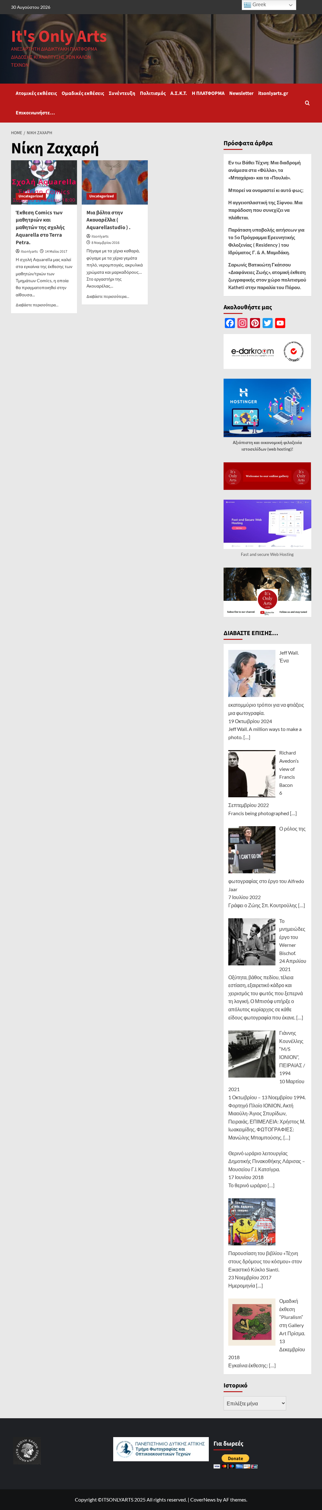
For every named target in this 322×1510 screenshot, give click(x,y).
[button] (307, 102)
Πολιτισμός (153, 93)
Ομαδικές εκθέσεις (83, 93)
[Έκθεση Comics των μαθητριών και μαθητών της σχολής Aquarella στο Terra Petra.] (44, 182)
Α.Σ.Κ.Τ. (178, 93)
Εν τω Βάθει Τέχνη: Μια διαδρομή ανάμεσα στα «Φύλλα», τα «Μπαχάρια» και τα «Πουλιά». (264, 170)
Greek (258, 4)
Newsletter (241, 93)
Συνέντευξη (122, 93)
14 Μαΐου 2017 (56, 251)
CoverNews (203, 1499)
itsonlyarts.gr (273, 93)
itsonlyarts (29, 251)
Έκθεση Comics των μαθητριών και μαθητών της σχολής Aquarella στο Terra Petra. (40, 227)
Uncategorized (31, 196)
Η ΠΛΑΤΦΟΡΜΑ (208, 93)
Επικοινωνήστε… (35, 112)
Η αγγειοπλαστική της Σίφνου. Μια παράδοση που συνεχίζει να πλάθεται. (265, 210)
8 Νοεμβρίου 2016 (105, 242)
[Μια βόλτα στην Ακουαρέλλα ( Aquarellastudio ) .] (115, 182)
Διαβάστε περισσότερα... (37, 305)
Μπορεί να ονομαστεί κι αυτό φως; (265, 190)
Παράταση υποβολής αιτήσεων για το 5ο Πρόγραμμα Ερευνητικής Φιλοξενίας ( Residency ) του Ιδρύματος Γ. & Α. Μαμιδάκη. (266, 241)
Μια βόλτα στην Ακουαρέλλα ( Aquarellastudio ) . (108, 220)
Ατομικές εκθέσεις (36, 93)
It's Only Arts (59, 37)
